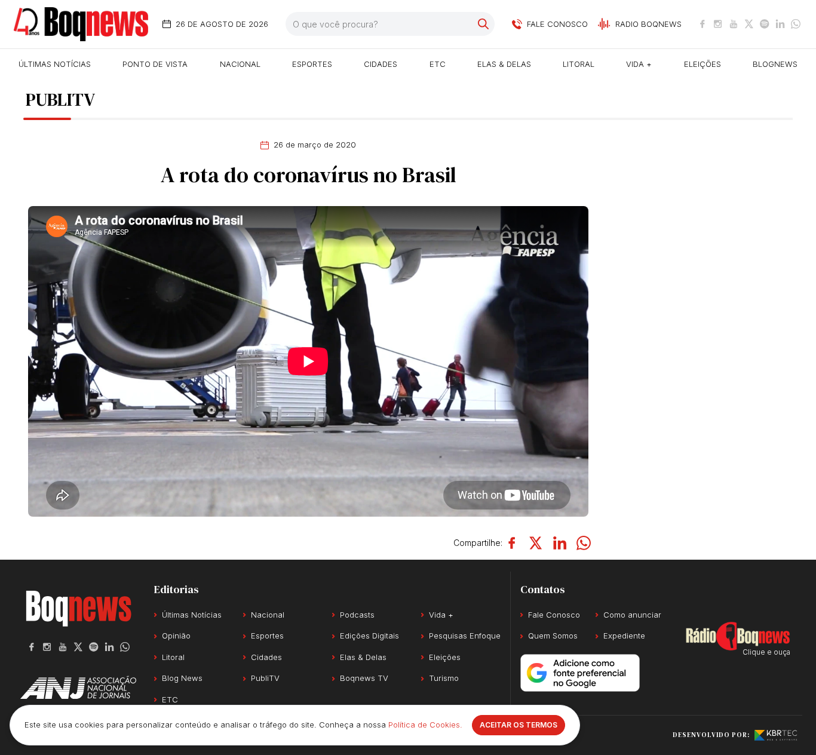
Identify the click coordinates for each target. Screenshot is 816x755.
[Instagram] (718, 24)
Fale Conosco (554, 614)
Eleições (702, 64)
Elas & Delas (504, 64)
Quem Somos (553, 635)
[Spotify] (764, 24)
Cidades (380, 64)
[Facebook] (702, 24)
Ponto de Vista (155, 64)
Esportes (312, 64)
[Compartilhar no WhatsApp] (583, 543)
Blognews (775, 64)
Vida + (639, 64)
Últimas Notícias (55, 64)
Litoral (578, 64)
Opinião (176, 635)
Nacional (240, 64)
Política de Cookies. (425, 724)
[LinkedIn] (780, 24)
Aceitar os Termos (518, 724)
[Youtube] (733, 24)
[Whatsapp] (795, 24)
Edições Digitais (369, 635)
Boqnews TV (364, 678)
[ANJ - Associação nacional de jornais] (78, 687)
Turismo (444, 678)
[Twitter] (749, 24)
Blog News (182, 678)
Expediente (624, 635)
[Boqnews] (81, 24)
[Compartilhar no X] (535, 543)
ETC (438, 64)
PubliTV (265, 678)
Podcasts (357, 614)
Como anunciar (632, 614)
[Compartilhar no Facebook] (511, 543)
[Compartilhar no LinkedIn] (559, 543)
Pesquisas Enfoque (465, 635)
